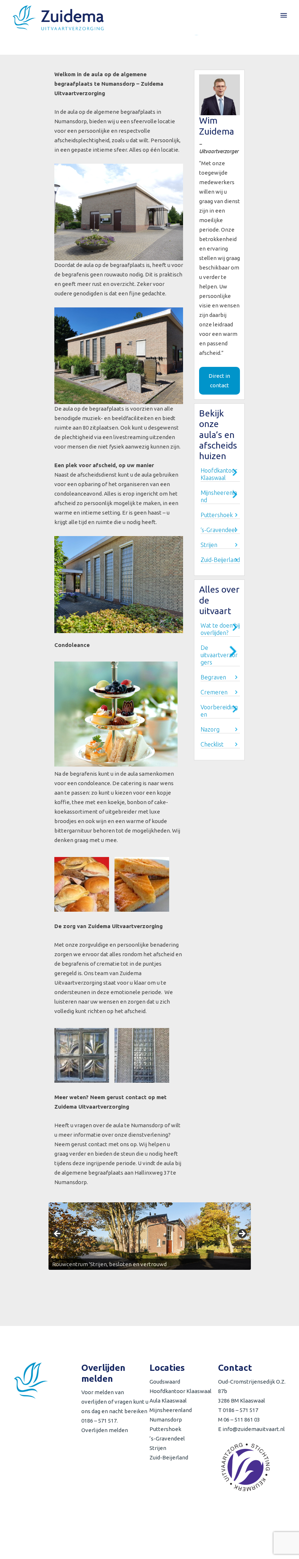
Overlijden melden (104, 1430)
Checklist (212, 744)
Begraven (213, 677)
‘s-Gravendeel (218, 530)
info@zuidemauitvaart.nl (253, 1429)
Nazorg (210, 729)
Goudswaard (165, 1381)
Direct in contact (219, 380)
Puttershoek (217, 515)
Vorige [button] (57, 1234)
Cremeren (214, 692)
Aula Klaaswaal (168, 1400)
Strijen (209, 545)
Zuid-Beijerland (220, 559)
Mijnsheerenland (171, 1410)
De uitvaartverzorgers (219, 655)
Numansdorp (166, 1419)
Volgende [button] (241, 1234)
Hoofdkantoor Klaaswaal (180, 1391)
